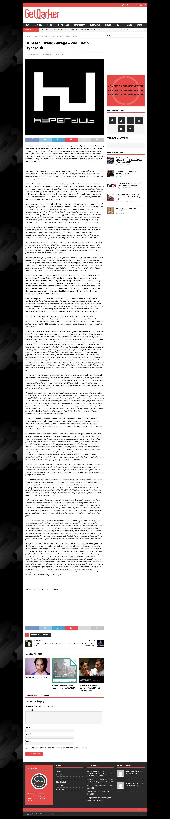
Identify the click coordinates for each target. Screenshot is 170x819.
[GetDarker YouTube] (127, 5)
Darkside (48, 54)
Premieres (37, 25)
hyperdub (35, 635)
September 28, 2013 (123, 202)
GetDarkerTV (79, 25)
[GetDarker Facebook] (132, 5)
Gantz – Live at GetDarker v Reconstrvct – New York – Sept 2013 (128, 197)
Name (28, 727)
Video (129, 25)
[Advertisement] (107, 14)
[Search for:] (133, 29)
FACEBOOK (59, 771)
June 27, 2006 (123, 188)
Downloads (63, 25)
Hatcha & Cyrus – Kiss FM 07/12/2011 (126, 209)
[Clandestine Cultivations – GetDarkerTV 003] (110, 173)
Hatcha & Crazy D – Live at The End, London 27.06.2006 (131, 184)
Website (28, 741)
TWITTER (59, 778)
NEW (27, 25)
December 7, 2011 (122, 213)
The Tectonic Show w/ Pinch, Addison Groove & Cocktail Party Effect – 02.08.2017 (129, 160)
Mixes (49, 25)
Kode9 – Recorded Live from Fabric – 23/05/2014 (63, 686)
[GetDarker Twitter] (123, 5)
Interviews (95, 25)
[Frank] (120, 788)
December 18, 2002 (35, 54)
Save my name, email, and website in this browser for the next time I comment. (57, 748)
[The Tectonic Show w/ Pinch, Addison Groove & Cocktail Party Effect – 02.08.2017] (110, 160)
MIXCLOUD (59, 786)
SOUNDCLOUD (61, 782)
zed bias (46, 635)
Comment (29, 710)
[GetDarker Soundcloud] (145, 5)
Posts (57, 54)
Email (27, 734)
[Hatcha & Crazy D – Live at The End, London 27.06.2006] (111, 185)
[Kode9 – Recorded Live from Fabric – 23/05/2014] (64, 670)
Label (119, 25)
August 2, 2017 (121, 165)
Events (108, 25)
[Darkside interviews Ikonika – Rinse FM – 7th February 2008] (91, 670)
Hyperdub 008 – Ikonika (36, 677)
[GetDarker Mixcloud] (141, 5)
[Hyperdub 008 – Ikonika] (37, 666)
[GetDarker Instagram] (136, 5)
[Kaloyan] (120, 776)
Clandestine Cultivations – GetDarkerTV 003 (126, 172)
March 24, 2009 (121, 176)
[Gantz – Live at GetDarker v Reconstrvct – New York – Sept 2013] (110, 197)
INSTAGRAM (60, 789)
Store (139, 25)
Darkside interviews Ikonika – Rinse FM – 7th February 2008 (90, 688)
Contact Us (141, 809)
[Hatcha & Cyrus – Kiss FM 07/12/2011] (110, 210)
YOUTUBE (59, 775)
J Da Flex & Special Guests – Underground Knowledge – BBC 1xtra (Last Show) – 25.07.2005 (99, 773)
